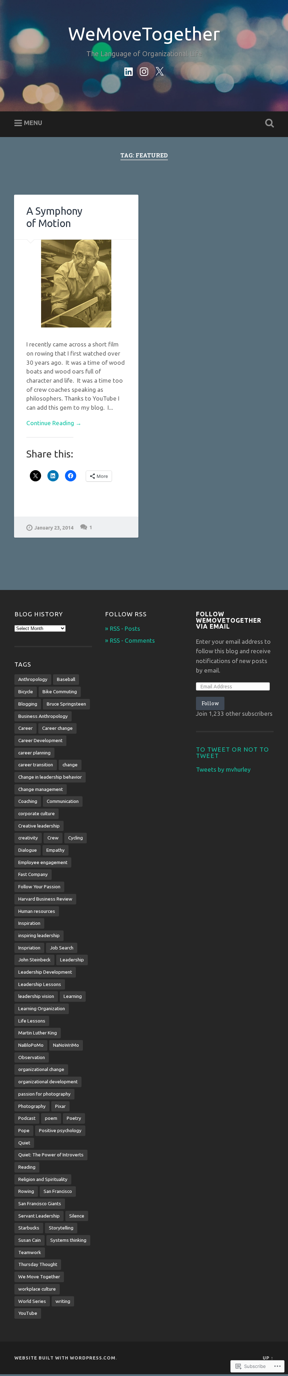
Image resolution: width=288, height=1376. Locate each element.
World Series (32, 1301)
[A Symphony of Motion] (76, 283)
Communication (63, 801)
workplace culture (37, 1289)
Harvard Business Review (45, 899)
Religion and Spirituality (42, 1179)
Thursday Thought (37, 1264)
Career (25, 728)
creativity (28, 837)
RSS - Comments (132, 640)
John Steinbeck (34, 959)
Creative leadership (39, 826)
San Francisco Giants (39, 1203)
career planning (34, 752)
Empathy (55, 850)
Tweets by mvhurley (223, 769)
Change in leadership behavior (50, 777)
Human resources (36, 911)
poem (51, 1118)
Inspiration (29, 923)
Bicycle (25, 691)
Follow (210, 703)
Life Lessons (31, 1021)
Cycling (75, 837)
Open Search (268, 123)
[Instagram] (144, 70)
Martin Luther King (37, 1033)
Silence (76, 1216)
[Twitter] (159, 70)
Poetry (74, 1118)
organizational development (48, 1081)
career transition (35, 764)
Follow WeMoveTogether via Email (228, 620)
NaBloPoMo (31, 1045)
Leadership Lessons (39, 984)
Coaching (27, 801)
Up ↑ (268, 1357)
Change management (40, 789)
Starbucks (28, 1228)
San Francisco (58, 1191)
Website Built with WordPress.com (65, 1357)
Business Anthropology (43, 716)
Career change (57, 728)
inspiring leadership (39, 935)
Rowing (26, 1191)
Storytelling (61, 1228)
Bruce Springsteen (66, 704)
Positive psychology (60, 1130)
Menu (33, 122)
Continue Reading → (53, 423)
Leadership (72, 959)
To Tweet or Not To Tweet (232, 752)
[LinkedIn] (128, 70)
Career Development (40, 740)
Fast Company (33, 874)
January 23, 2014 (53, 528)
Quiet (24, 1142)
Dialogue (27, 850)
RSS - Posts (125, 628)
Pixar (60, 1106)
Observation (31, 1057)
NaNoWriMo (66, 1045)
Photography (32, 1106)
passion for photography (44, 1094)
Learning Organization (41, 1008)
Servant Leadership (39, 1216)
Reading (26, 1167)
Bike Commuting (59, 691)
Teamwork (29, 1252)
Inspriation (29, 947)
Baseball (66, 679)
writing (62, 1301)
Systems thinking (68, 1240)
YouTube (27, 1313)
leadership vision (36, 996)
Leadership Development (45, 972)
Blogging (27, 704)
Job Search (61, 947)
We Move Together (39, 1276)
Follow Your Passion (39, 886)
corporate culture (36, 813)
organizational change (41, 1069)
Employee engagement (42, 862)
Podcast (26, 1118)
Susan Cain (29, 1240)
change (70, 764)
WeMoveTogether (144, 33)
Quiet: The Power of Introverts (51, 1154)
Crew (53, 837)
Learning (73, 996)
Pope (24, 1130)
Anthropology (32, 679)
